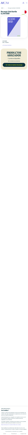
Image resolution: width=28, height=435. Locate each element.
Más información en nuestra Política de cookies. (11, 424)
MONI (2, 8)
